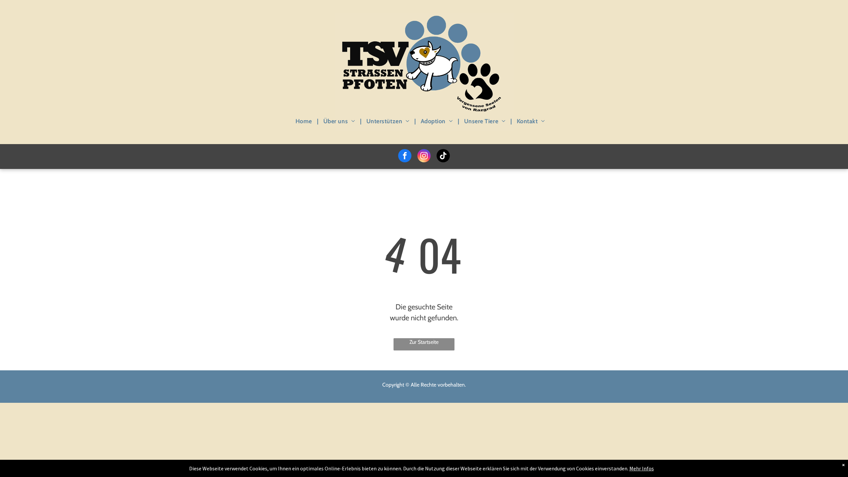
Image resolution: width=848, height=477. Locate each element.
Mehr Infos (641, 468)
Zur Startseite (424, 342)
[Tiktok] (443, 156)
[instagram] (424, 156)
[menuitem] (304, 121)
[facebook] (404, 156)
